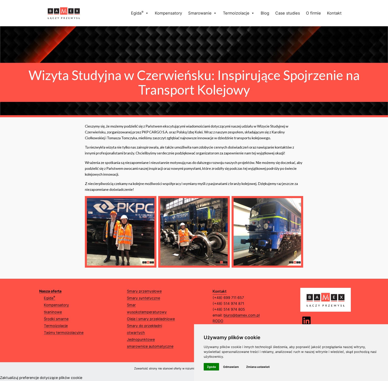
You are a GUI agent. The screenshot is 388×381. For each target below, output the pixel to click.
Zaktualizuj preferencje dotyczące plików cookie (41, 378)
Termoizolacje (236, 13)
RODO (218, 321)
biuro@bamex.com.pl (242, 315)
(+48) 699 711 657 (228, 298)
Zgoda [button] (211, 366)
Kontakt (334, 13)
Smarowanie (200, 13)
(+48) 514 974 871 (228, 303)
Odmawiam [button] (231, 366)
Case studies (287, 13)
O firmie (313, 13)
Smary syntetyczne (143, 298)
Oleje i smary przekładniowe (151, 319)
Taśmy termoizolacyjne (63, 332)
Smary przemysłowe (144, 291)
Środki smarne (56, 319)
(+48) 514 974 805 (229, 309)
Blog (265, 13)
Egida (137, 13)
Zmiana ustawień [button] (258, 366)
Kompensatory (168, 13)
